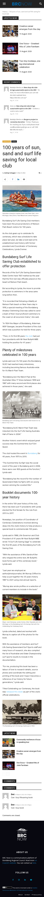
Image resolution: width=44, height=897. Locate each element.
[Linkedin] (18, 179)
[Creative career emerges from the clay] (10, 31)
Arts (4, 757)
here (34, 863)
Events (5, 746)
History (4, 12)
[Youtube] (31, 879)
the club (28, 336)
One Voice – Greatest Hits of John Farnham (29, 45)
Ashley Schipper (10, 173)
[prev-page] (4, 773)
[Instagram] (19, 879)
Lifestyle (5, 769)
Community (6, 141)
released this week (14, 692)
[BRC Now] (22, 4)
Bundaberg (32, 453)
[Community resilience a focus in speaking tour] (8, 742)
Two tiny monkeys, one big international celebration (29, 64)
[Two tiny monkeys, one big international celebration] (10, 66)
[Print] (23, 179)
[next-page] (7, 773)
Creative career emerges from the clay (29, 27)
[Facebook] (12, 179)
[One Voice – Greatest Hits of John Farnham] (10, 48)
